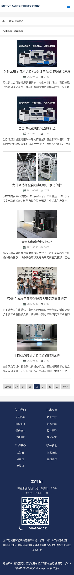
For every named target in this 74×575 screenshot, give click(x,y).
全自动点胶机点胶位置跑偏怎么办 (37, 355)
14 (23, 387)
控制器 (20, 452)
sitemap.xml (42, 568)
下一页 (65, 387)
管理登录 (55, 568)
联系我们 (51, 445)
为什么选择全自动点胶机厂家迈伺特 (37, 185)
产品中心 (20, 445)
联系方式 (52, 452)
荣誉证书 (20, 423)
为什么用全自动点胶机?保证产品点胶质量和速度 (37, 71)
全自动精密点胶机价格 (37, 242)
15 (30, 387)
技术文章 (51, 409)
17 (43, 387)
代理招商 (20, 437)
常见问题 (52, 423)
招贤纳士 (20, 430)
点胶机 (20, 465)
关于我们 (20, 409)
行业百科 (52, 430)
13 (16, 387)
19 (57, 387)
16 (36, 387)
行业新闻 (7, 31)
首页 (11, 21)
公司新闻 (18, 31)
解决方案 (52, 437)
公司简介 (20, 417)
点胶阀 (20, 459)
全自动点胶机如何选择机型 (37, 128)
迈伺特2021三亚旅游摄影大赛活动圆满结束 (37, 299)
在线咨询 (52, 459)
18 (50, 387)
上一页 (8, 387)
